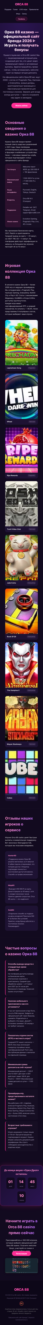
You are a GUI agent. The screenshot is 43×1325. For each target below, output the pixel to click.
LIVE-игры (23, 9)
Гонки (15, 9)
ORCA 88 (21, 4)
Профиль (21, 19)
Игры (18, 14)
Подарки (7, 9)
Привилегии (34, 9)
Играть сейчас (21, 105)
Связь (24, 14)
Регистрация (21, 1253)
